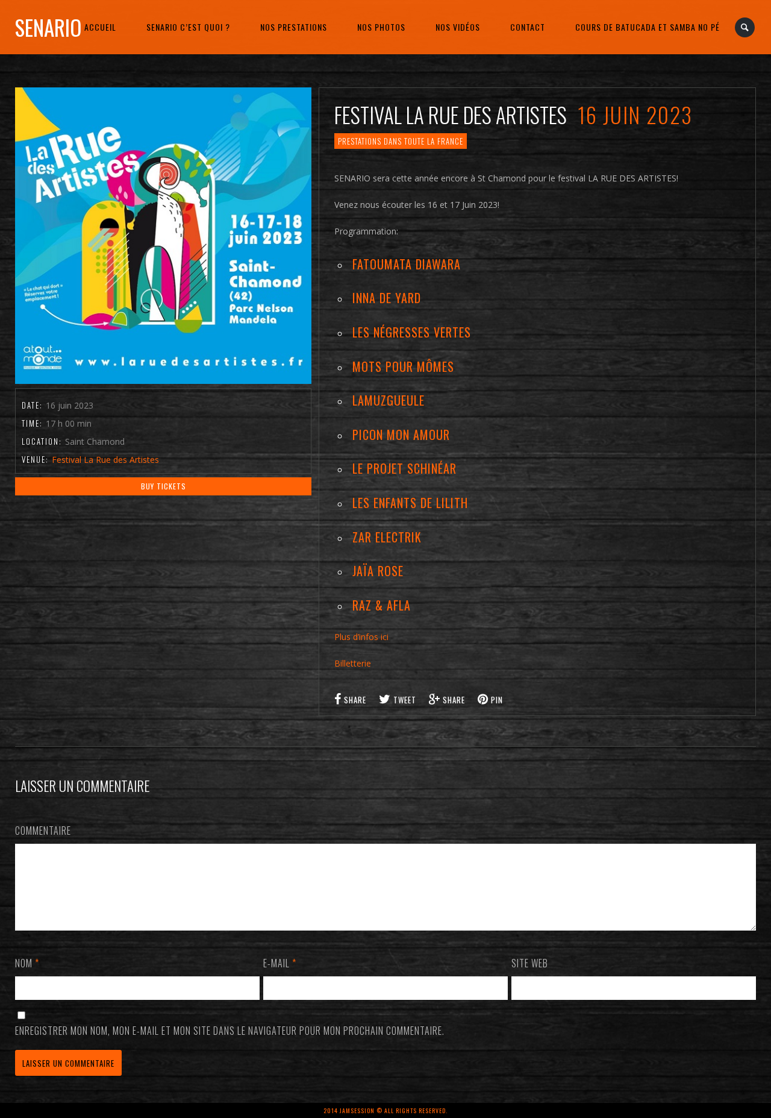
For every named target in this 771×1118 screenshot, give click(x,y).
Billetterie (352, 663)
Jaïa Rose (378, 571)
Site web (529, 963)
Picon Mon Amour (401, 435)
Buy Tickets (163, 486)
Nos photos (381, 26)
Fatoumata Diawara (406, 264)
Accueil (100, 26)
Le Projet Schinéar (404, 468)
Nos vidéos (457, 26)
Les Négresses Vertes (411, 332)
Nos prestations (293, 26)
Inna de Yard (386, 298)
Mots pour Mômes (403, 366)
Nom (27, 963)
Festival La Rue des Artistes (105, 459)
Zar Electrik (387, 537)
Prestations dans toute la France (400, 141)
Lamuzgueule (388, 400)
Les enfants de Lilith (410, 503)
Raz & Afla (381, 605)
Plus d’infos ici (361, 636)
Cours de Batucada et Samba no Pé (647, 26)
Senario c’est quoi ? (188, 26)
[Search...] (745, 27)
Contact (527, 26)
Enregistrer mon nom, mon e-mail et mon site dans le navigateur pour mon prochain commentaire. (230, 1030)
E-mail (279, 963)
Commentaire (43, 830)
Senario (48, 27)
